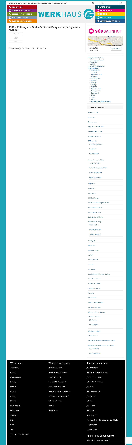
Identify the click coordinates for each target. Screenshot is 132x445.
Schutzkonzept (46, 3)
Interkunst (91, 193)
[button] (89, 58)
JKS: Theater (91, 406)
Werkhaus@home (94, 317)
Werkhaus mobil (94, 331)
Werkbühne (94, 68)
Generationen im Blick (96, 160)
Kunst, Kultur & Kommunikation (59, 391)
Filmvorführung (96, 74)
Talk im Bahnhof (94, 234)
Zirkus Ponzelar (92, 429)
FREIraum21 (92, 141)
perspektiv (91, 269)
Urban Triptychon (94, 307)
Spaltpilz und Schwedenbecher (99, 274)
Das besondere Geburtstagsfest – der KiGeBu (102, 420)
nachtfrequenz (93, 250)
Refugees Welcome (55, 401)
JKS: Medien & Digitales (95, 382)
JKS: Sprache (91, 396)
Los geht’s (92, 149)
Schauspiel (95, 93)
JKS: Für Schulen (92, 368)
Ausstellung (95, 70)
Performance (95, 91)
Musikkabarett (96, 89)
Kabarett (94, 81)
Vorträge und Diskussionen (100, 101)
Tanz (92, 99)
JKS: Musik (90, 387)
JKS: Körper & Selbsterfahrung (97, 372)
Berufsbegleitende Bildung (57, 372)
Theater (51, 406)
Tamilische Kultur (94, 288)
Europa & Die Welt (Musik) (57, 382)
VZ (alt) (92, 64)
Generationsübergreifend (98, 168)
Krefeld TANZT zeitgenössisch (98, 203)
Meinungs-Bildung (94, 222)
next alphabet (93, 260)
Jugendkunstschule (96, 58)
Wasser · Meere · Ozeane (96, 312)
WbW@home (93, 325)
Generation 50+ (94, 163)
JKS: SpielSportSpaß (93, 391)
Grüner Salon (93, 225)
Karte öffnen (116, 49)
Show (93, 95)
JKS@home (93, 320)
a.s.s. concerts (94, 348)
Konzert (94, 83)
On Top (90, 264)
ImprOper (91, 184)
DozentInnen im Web (95, 131)
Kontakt (63, 3)
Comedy (94, 72)
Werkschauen (93, 336)
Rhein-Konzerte (94, 353)
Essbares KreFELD (94, 136)
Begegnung (92, 122)
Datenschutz (35, 3)
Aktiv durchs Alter (95, 177)
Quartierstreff (94, 153)
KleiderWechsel (93, 198)
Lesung (93, 85)
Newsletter (13, 3)
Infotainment (95, 78)
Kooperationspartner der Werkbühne (101, 345)
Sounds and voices (94, 279)
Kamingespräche (95, 230)
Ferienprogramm (92, 415)
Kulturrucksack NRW (95, 207)
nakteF (90, 255)
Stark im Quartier (94, 284)
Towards (91, 293)
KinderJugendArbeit (97, 60)
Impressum (56, 3)
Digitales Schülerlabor (96, 127)
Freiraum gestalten (95, 144)
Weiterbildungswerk (97, 66)
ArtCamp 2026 (93, 112)
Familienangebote (95, 173)
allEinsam (91, 117)
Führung (94, 76)
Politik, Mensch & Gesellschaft (58, 396)
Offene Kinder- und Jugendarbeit (98, 440)
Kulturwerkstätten (94, 212)
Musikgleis (92, 245)
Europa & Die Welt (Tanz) (56, 387)
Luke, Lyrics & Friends (95, 217)
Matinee (94, 87)
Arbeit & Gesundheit (55, 368)
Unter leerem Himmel (95, 303)
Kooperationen (92, 425)
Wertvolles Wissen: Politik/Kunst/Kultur (101, 341)
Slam (93, 97)
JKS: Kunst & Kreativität (95, 377)
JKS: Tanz (90, 401)
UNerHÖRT (92, 298)
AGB (28, 3)
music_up (91, 241)
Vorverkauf (22, 3)
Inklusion (91, 188)
